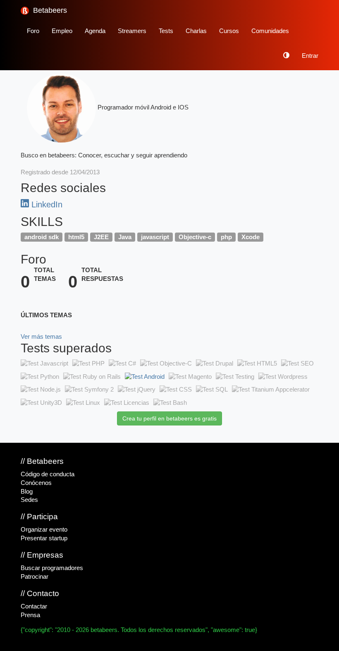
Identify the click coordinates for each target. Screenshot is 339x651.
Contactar (34, 606)
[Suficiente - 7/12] (145, 376)
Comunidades (270, 31)
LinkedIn (45, 204)
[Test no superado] (44, 363)
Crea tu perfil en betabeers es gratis (169, 418)
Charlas (196, 31)
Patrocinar (34, 576)
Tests (166, 31)
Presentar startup (44, 538)
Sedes (29, 500)
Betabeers (49, 10)
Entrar (310, 55)
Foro (33, 31)
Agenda (95, 31)
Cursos (229, 31)
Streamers (132, 31)
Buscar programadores (52, 568)
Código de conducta (47, 474)
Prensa (30, 615)
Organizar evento (44, 529)
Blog (27, 491)
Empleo (62, 31)
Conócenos (36, 483)
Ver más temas (41, 336)
